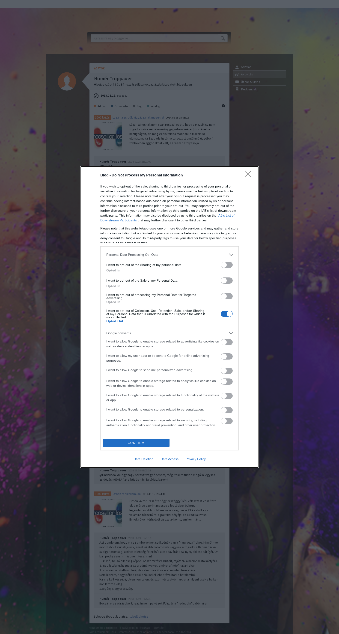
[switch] (227, 265)
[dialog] (169, 317)
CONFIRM (136, 443)
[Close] (249, 175)
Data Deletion (143, 459)
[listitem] (169, 254)
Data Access (169, 459)
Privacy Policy (196, 459)
